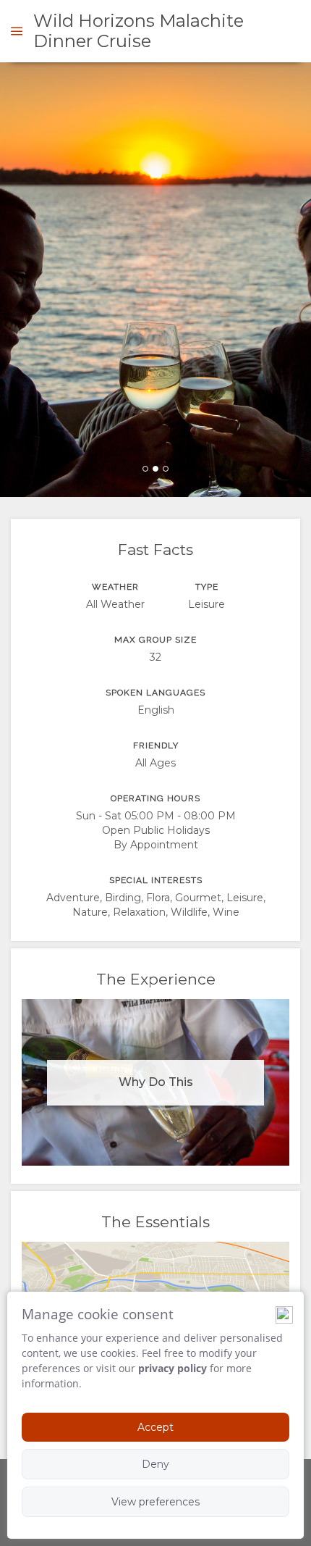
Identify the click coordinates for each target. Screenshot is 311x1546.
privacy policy (172, 1368)
